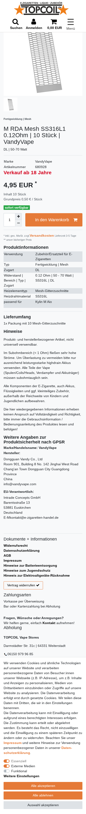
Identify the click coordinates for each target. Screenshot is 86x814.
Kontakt (49, 623)
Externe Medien (23, 766)
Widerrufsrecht (16, 545)
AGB (7, 555)
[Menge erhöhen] (18, 216)
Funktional (19, 771)
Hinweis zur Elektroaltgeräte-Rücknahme (37, 575)
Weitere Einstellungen (21, 776)
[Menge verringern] (18, 223)
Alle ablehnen (43, 795)
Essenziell (18, 761)
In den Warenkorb (52, 219)
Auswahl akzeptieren (43, 805)
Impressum (13, 560)
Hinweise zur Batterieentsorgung (30, 565)
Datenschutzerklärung (22, 550)
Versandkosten (42, 235)
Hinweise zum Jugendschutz (27, 570)
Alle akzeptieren (43, 786)
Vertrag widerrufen (21, 585)
